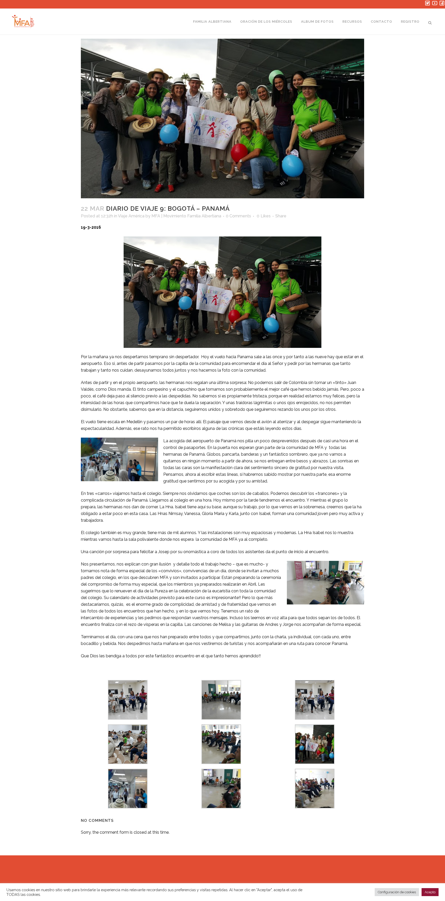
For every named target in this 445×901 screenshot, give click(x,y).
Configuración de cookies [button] (397, 892)
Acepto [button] (430, 892)
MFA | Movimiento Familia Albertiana (186, 216)
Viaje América (131, 216)
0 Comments (238, 216)
